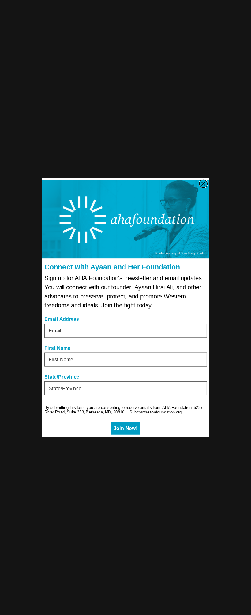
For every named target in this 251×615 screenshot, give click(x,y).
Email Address (61, 319)
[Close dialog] (203, 184)
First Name (57, 348)
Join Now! (126, 428)
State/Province (61, 377)
